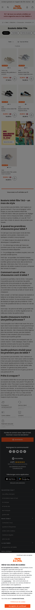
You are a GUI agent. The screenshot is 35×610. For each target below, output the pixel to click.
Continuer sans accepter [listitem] (24, 555)
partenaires (7, 581)
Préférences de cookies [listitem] (18, 602)
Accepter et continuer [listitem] (17, 606)
